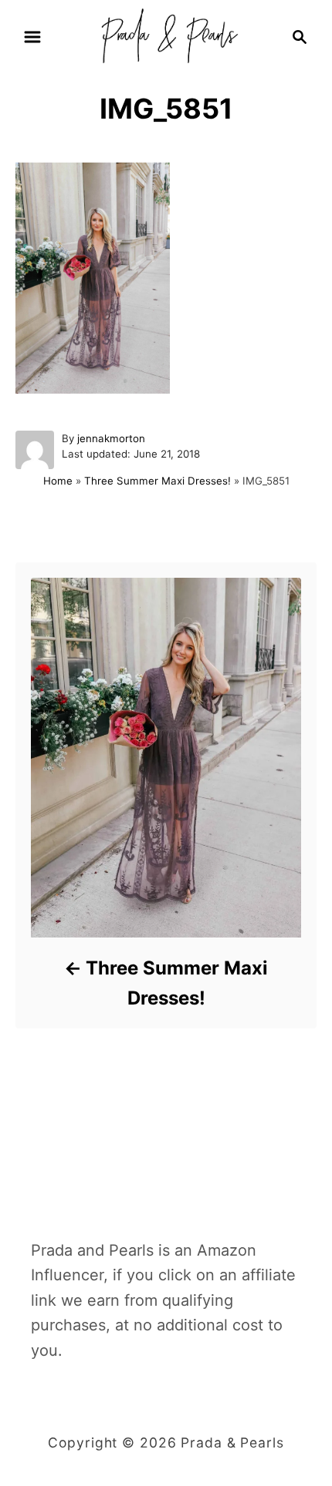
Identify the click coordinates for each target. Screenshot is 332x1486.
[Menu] (32, 37)
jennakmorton (111, 438)
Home (58, 481)
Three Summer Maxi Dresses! (157, 481)
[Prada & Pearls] (166, 35)
